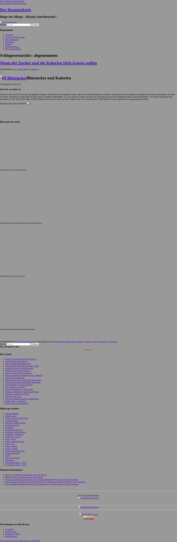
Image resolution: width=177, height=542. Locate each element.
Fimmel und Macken (13, 430)
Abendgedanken (12, 413)
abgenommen (59, 342)
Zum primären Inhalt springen (12, 1)
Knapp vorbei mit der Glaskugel (18, 373)
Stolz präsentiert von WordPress (27, 541)
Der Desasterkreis (15, 9)
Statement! (9, 460)
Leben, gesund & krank (26, 342)
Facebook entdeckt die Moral (17, 394)
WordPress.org (11, 536)
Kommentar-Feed (12, 534)
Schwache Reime (12, 458)
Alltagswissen (11, 416)
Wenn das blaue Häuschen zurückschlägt (22, 399)
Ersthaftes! (9, 427)
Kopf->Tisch (10, 439)
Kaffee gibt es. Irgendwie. (15, 401)
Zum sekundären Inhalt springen (13, 3)
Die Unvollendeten (13, 49)
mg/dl (94, 342)
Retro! (7, 455)
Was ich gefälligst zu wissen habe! (19, 389)
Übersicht (9, 35)
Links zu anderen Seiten (15, 37)
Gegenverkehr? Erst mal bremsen (18, 385)
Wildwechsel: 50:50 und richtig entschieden (23, 380)
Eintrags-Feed (11, 532)
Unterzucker (103, 342)
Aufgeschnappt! (11, 420)
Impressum (9, 42)
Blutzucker (70, 342)
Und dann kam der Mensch (16, 361)
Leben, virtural (11, 448)
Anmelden (9, 529)
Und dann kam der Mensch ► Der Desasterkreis (25, 482)
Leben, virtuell (11, 446)
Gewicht (87, 342)
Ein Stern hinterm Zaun (14, 378)
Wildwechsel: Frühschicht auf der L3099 (21, 366)
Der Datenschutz (12, 40)
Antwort (113, 342)
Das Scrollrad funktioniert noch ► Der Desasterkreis (26, 484)
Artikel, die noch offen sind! (16, 418)
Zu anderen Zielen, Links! (16, 465)
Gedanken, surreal (12, 437)
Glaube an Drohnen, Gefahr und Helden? (22, 392)
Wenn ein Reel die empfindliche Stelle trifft (22, 382)
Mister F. (35, 69)
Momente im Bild (12, 453)
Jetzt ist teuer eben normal (67, 479)
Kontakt (8, 44)
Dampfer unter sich (13, 396)
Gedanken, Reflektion (14, 434)
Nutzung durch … (12, 47)
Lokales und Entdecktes (15, 451)
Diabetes (79, 342)
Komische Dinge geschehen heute (19, 368)
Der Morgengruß (12, 425)
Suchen (3, 25)
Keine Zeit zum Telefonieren (17, 403)
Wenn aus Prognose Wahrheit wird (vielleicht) (24, 375)
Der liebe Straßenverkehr (15, 423)
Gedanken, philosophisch (15, 432)
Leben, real (9, 444)
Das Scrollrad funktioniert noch (18, 364)
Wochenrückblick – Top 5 (15, 462)
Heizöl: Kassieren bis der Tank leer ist (20, 359)
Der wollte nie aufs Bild (15, 387)
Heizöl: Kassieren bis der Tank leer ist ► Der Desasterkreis (29, 479)
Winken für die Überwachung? (17, 371)
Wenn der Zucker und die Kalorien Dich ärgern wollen (48, 63)
